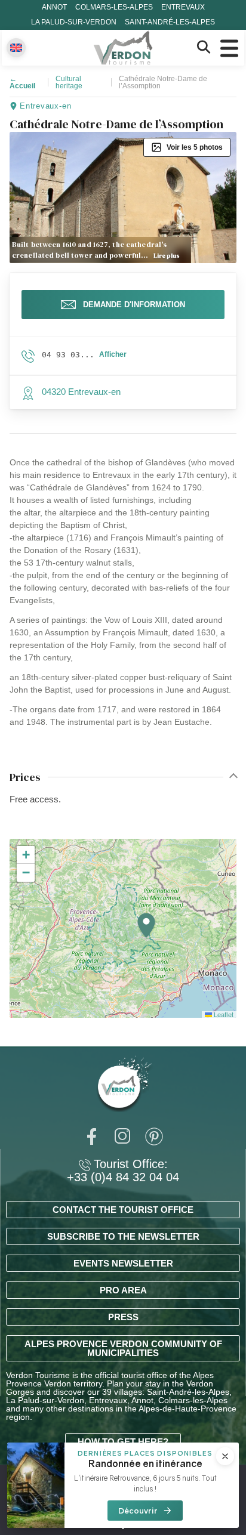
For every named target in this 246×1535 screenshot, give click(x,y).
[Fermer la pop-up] (225, 1456)
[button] (146, 926)
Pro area (123, 1290)
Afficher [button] (113, 354)
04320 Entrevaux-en (81, 392)
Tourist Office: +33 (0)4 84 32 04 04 (123, 1170)
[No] (123, 1528)
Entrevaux (183, 7)
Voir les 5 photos (195, 147)
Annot (54, 7)
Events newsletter (123, 1263)
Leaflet (222, 1014)
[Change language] (16, 47)
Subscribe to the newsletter (123, 1236)
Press (123, 1317)
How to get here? (123, 1442)
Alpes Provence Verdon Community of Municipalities (123, 1348)
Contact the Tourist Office (123, 1209)
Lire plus (166, 256)
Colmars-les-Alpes (114, 7)
